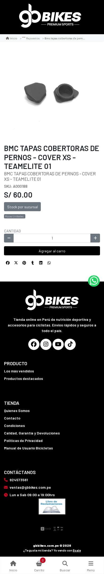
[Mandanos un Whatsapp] (94, 281)
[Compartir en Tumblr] (32, 263)
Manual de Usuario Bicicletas (28, 448)
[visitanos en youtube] (58, 344)
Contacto (12, 418)
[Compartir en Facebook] (7, 263)
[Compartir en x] (16, 263)
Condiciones (14, 425)
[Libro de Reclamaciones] (52, 506)
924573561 (19, 479)
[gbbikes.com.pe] (50, 17)
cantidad (12, 231)
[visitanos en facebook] (33, 344)
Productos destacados (23, 378)
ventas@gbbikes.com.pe (30, 487)
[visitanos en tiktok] (70, 344)
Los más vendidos (19, 371)
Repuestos (33, 38)
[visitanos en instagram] (45, 344)
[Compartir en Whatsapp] (49, 263)
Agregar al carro (52, 251)
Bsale (77, 550)
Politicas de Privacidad (23, 440)
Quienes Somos (17, 410)
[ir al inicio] (52, 293)
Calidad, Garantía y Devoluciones (32, 433)
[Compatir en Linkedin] (41, 263)
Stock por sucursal (22, 207)
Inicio (13, 38)
